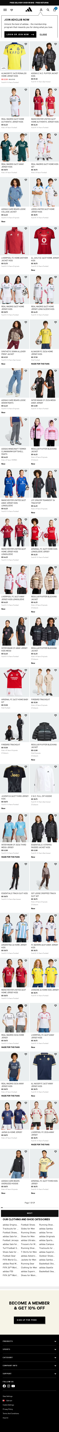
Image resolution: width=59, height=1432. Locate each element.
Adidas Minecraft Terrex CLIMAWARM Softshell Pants (13, 451)
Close (43, 35)
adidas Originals (47, 1237)
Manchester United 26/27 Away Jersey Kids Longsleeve (13, 503)
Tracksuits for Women (47, 1248)
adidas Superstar (47, 1252)
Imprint (5, 1418)
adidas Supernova (29, 1271)
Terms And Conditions (11, 1414)
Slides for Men (28, 1229)
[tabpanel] (29, 628)
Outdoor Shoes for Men (47, 1256)
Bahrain (9, 1401)
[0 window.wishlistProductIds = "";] (11, 10)
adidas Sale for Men (11, 1237)
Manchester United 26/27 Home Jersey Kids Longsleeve (13, 551)
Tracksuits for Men (11, 1229)
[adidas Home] (29, 9)
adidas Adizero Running (29, 1256)
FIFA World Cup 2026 (11, 1260)
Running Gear (27, 1264)
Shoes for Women (29, 1275)
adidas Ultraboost (29, 1240)
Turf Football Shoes (11, 1248)
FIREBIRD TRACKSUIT (40, 700)
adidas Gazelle (46, 1268)
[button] (25, 44)
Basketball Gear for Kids (47, 1271)
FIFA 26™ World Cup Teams (11, 1275)
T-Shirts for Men (29, 1252)
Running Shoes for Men (47, 1225)
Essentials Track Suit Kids (14, 893)
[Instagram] (8, 1386)
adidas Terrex (45, 1233)
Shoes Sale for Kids (11, 1252)
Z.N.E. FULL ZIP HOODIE (41, 796)
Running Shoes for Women (29, 1248)
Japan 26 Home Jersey (11, 1132)
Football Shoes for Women (11, 1233)
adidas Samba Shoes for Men (47, 1260)
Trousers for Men (29, 1244)
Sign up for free (27, 1320)
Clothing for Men (29, 1268)
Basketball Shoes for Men (47, 1264)
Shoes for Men (28, 1237)
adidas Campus (46, 1244)
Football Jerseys (11, 1240)
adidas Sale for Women (11, 1244)
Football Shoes (28, 1225)
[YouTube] (13, 1386)
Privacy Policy (8, 1409)
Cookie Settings (8, 1405)
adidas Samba (46, 1229)
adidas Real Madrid (11, 1264)
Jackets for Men (28, 1260)
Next (30, 1213)
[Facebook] (4, 1386)
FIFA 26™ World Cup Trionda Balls (11, 1268)
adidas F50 (8, 1271)
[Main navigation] (5, 9)
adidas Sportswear (47, 1240)
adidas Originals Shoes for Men (11, 1225)
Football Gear (9, 1256)
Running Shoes (28, 1233)
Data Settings (7, 1396)
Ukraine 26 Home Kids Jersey (45, 990)
